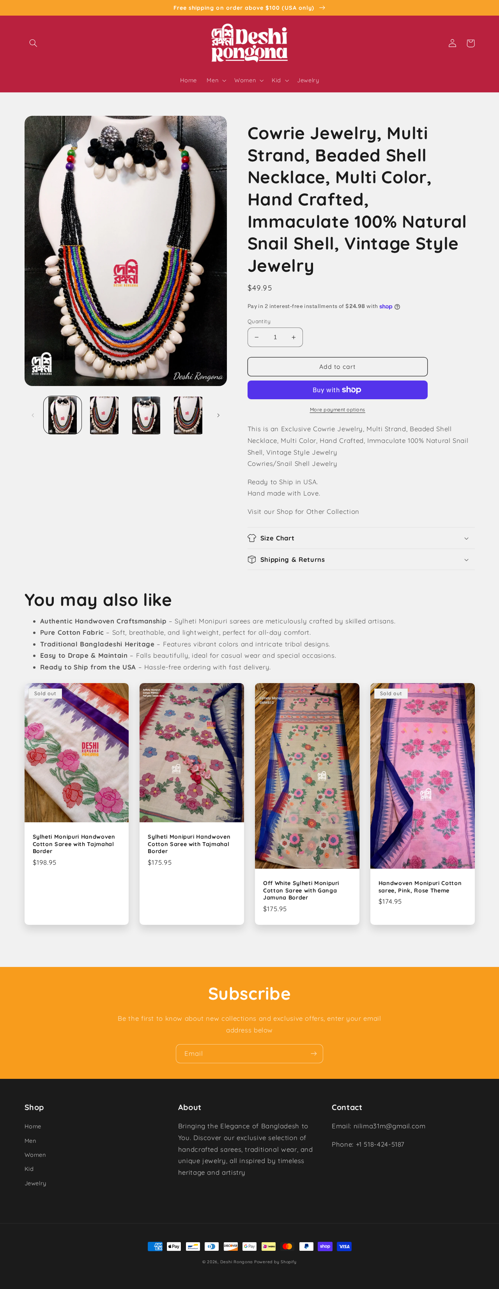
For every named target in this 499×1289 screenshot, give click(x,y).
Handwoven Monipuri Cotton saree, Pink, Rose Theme (420, 887)
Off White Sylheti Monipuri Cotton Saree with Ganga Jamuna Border (301, 890)
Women (35, 1154)
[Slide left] (33, 415)
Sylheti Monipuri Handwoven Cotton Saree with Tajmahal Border (74, 844)
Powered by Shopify (275, 1261)
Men (30, 1140)
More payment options (338, 409)
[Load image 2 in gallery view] (104, 415)
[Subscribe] (314, 1053)
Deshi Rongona (236, 1261)
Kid (29, 1168)
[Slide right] (218, 415)
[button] (33, 43)
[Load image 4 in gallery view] (188, 415)
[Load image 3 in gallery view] (146, 415)
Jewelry (35, 1183)
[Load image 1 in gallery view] (62, 415)
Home (33, 1126)
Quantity (259, 321)
